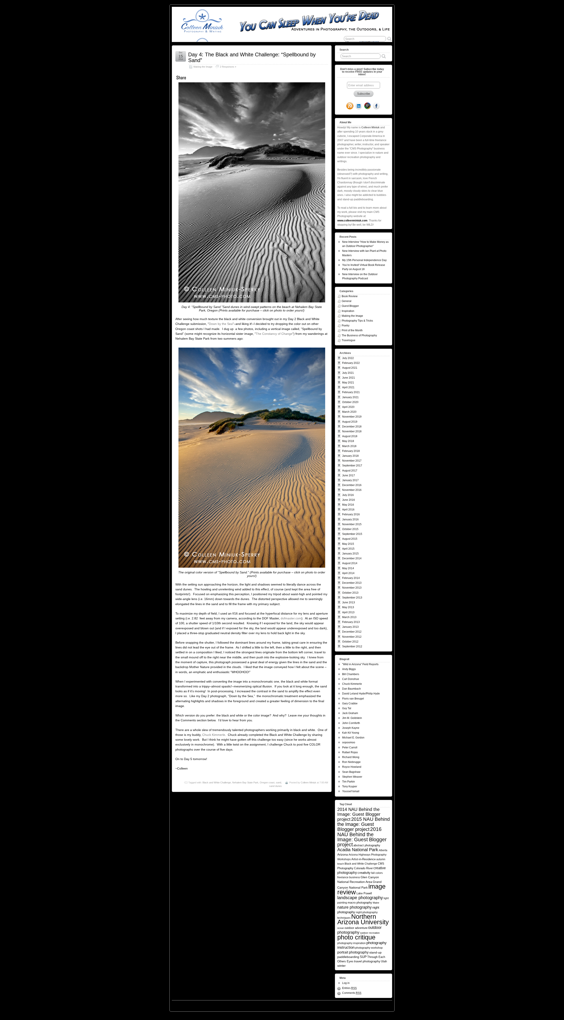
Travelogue (348, 340)
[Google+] (367, 106)
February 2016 (351, 514)
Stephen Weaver (352, 776)
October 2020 (350, 402)
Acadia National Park (357, 849)
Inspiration (348, 311)
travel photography (367, 961)
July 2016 (348, 495)
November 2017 (352, 460)
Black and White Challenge (216, 782)
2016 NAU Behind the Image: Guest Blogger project (362, 836)
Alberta (383, 850)
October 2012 (350, 641)
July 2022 (348, 358)
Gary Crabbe (350, 703)
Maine (376, 902)
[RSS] (349, 106)
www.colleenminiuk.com (352, 220)
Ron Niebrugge (351, 762)
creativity (364, 873)
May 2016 (348, 504)
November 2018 (352, 431)
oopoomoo (348, 742)
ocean (340, 928)
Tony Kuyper (349, 786)
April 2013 (348, 612)
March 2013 (349, 617)
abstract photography (366, 845)
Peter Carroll (349, 747)
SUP (363, 957)
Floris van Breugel (353, 698)
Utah (384, 961)
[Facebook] (376, 106)
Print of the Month (352, 330)
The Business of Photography (359, 335)
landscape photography (360, 897)
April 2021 (348, 387)
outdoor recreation (370, 933)
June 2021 (348, 377)
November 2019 (352, 416)
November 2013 (352, 587)
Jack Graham (350, 713)
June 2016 (348, 499)
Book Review (350, 296)
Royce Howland (351, 766)
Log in (346, 983)
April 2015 (348, 548)
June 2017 (348, 475)
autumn (380, 859)
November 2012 (352, 636)
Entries (349, 988)
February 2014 (351, 578)
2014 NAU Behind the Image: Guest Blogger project (358, 814)
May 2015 (348, 543)
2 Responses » (228, 66)
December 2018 (352, 426)
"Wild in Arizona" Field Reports (360, 664)
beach (340, 863)
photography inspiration (351, 943)
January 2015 (350, 553)
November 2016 (352, 490)
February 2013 (351, 622)
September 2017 (352, 465)
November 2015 (352, 524)
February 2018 (351, 451)
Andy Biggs (349, 669)
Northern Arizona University (363, 919)
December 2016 (352, 485)
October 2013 (350, 592)
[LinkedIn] (358, 106)
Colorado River (363, 868)
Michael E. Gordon (353, 737)
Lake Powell (364, 893)
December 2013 (352, 582)
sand (278, 782)
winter (341, 965)
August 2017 (349, 470)
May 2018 (348, 441)
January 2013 (350, 626)
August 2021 (349, 367)
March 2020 (349, 411)
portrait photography (353, 952)
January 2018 (350, 455)
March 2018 (349, 446)
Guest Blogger (350, 305)
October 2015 (350, 529)
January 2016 (350, 519)
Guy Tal (346, 708)
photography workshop (369, 947)
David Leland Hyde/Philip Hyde (361, 693)
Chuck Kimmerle (213, 734)
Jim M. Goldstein (352, 718)
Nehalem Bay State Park (245, 782)
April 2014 (348, 573)
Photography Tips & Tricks (357, 320)
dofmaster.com (291, 618)
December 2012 (352, 631)
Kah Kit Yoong (350, 732)
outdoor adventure (356, 928)
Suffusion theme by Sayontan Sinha (373, 1004)
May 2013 (348, 607)
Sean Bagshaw (351, 771)
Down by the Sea (221, 324)
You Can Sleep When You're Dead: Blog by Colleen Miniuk (211, 1004)
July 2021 (348, 372)
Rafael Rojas (350, 752)
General (346, 301)
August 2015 (349, 538)
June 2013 (348, 602)
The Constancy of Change (274, 333)
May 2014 (348, 568)
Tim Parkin (348, 781)
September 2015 (352, 534)
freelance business (348, 877)
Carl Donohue (350, 679)
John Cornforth (351, 723)
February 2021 (351, 392)
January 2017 (350, 480)
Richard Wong (350, 757)
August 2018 (349, 436)
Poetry (345, 325)
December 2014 (352, 558)
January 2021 (350, 397)
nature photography (354, 907)
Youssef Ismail (350, 791)
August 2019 (349, 421)
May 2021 (348, 382)
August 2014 (349, 563)
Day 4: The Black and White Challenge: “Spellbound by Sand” (252, 57)
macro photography (360, 902)
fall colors (377, 872)
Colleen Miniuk (308, 782)
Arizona (342, 854)
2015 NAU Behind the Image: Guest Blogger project (363, 824)
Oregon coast (267, 782)
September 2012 (352, 646)
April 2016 (348, 509)
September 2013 (352, 597)
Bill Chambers (350, 674)
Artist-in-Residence (363, 859)
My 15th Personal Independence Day (364, 260)
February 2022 (351, 363)
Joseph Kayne (350, 727)
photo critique (356, 937)
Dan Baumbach (351, 688)
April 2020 (348, 407)
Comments (351, 992)
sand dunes (275, 786)
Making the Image (202, 66)
